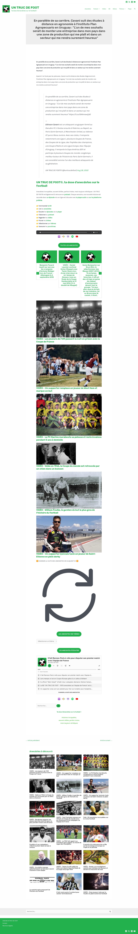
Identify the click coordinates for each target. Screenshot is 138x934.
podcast (67, 194)
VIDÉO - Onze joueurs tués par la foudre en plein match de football (95, 893)
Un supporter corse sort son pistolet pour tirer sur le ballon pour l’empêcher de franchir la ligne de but (75, 689)
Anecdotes (88, 9)
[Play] (38, 232)
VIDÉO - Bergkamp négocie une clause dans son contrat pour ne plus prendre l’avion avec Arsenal (40, 821)
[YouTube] (134, 2)
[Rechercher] (58, 705)
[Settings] (100, 232)
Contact (5, 923)
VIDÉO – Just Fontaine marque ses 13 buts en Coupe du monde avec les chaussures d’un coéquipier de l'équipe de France (68, 820)
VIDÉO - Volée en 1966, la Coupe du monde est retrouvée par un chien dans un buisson (41, 796)
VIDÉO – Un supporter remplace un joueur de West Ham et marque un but (68, 774)
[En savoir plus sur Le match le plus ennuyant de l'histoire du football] (42, 880)
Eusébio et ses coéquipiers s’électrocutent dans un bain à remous (40, 846)
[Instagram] (132, 2)
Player (129, 9)
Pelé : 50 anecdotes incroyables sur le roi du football (95, 818)
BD (109, 9)
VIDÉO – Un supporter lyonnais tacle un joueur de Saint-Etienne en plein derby (96, 796)
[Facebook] (127, 2)
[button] (99, 8)
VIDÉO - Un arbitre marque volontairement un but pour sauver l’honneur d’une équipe (41, 869)
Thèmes (121, 9)
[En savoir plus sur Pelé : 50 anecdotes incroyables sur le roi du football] (96, 808)
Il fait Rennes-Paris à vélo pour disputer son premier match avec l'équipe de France (68, 675)
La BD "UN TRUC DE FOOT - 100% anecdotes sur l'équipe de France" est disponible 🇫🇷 (69, 685)
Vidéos (104, 9)
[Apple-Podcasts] (60, 236)
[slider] (63, 232)
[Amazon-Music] (68, 236)
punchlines (52, 226)
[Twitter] (129, 2)
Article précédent (33, 740)
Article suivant (106, 740)
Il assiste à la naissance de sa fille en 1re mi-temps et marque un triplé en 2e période (95, 846)
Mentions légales (8, 926)
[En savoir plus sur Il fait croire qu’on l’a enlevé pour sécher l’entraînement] (69, 881)
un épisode (50, 197)
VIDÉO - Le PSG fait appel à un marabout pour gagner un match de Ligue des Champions (68, 842)
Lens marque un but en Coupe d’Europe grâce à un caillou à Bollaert (63, 678)
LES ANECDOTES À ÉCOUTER (69, 650)
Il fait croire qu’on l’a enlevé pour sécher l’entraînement (67, 893)
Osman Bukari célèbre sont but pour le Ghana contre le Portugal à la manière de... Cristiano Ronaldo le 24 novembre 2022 (47, 271)
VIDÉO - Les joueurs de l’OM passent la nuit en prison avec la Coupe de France (40, 772)
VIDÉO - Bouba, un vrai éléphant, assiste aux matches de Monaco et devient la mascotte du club (95, 868)
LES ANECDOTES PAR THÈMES (69, 634)
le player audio (81, 197)
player (59, 212)
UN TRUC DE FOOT (25, 7)
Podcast (95, 9)
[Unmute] (92, 232)
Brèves (115, 9)
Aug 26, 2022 (82, 170)
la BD (50, 206)
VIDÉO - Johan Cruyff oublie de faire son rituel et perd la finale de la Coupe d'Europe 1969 (68, 868)
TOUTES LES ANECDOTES (69, 245)
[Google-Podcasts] (64, 236)
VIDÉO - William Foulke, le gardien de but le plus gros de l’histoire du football (69, 796)
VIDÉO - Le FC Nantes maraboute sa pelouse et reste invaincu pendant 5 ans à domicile (95, 774)
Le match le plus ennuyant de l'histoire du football (39, 890)
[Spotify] (73, 236)
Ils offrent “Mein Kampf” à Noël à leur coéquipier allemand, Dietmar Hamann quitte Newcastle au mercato (76, 682)
